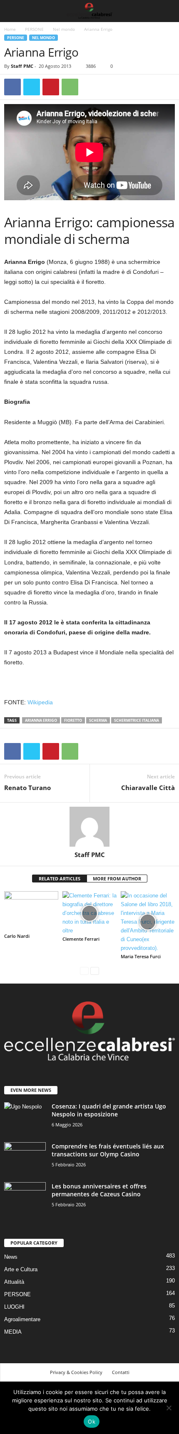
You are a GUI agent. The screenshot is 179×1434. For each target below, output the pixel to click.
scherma (98, 720)
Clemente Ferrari (80, 939)
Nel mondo (64, 29)
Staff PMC (22, 66)
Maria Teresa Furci (141, 956)
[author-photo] (89, 827)
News (10, 1257)
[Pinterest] (50, 87)
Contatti (120, 1372)
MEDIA (13, 1332)
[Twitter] (31, 87)
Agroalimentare (22, 1319)
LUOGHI (14, 1307)
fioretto (73, 720)
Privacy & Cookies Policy (76, 1372)
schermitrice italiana (136, 720)
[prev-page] (84, 970)
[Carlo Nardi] (31, 911)
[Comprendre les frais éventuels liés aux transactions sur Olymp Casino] (25, 1157)
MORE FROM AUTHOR (117, 878)
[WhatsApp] (70, 87)
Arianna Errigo (41, 720)
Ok (91, 1421)
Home (10, 29)
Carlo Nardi (17, 936)
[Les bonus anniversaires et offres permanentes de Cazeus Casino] (25, 1197)
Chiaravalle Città (148, 787)
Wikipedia (40, 702)
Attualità (14, 1282)
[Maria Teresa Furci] (148, 921)
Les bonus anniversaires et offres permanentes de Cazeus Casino (99, 1190)
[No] (168, 1408)
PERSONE (34, 29)
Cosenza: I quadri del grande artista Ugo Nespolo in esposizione (109, 1110)
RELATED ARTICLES (59, 878)
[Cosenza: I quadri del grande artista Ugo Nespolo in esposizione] (25, 1117)
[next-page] (94, 970)
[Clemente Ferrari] (89, 913)
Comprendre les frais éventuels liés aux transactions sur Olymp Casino (108, 1150)
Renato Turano (27, 787)
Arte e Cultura (20, 1269)
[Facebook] (12, 87)
